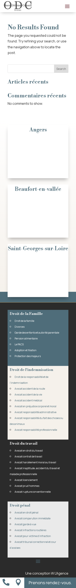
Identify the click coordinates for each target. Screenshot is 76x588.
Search (61, 69)
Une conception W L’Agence (46, 573)
